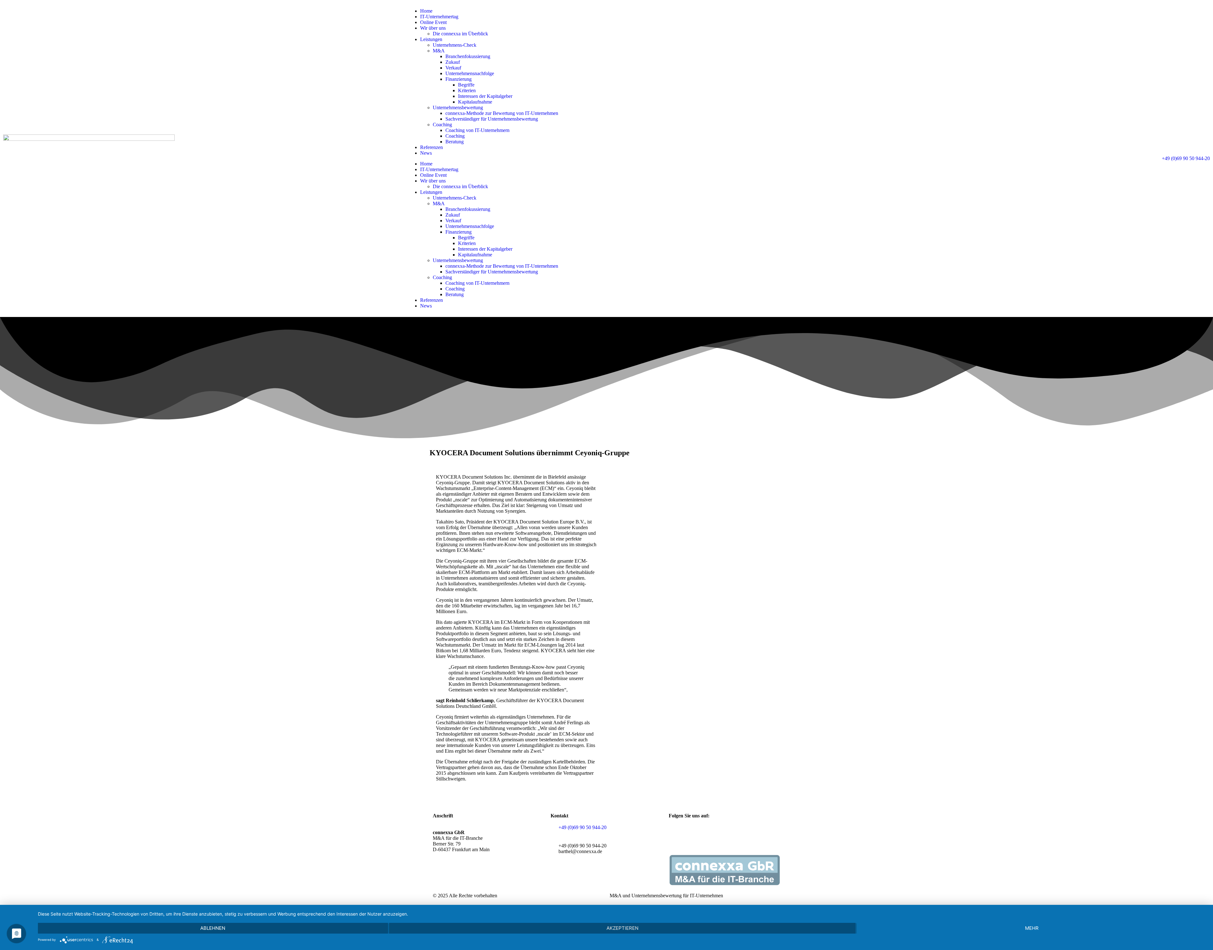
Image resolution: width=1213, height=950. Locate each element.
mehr (1032, 928)
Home (426, 11)
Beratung (454, 141)
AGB (438, 878)
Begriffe (466, 84)
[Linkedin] (711, 832)
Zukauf (452, 62)
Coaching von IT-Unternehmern (477, 130)
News (426, 153)
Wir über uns (433, 28)
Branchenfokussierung (467, 56)
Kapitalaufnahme (475, 102)
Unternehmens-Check (454, 45)
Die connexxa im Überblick (460, 33)
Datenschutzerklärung (469, 878)
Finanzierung (458, 79)
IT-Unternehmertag (439, 16)
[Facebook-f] (677, 832)
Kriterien (467, 90)
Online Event (433, 22)
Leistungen (431, 39)
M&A (439, 50)
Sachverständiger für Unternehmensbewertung (491, 119)
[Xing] (694, 832)
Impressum (505, 878)
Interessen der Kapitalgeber (485, 96)
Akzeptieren (622, 928)
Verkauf (453, 67)
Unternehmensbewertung (458, 107)
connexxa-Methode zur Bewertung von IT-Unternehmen (501, 113)
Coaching (442, 124)
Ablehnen (212, 928)
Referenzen (431, 147)
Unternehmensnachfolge (469, 73)
